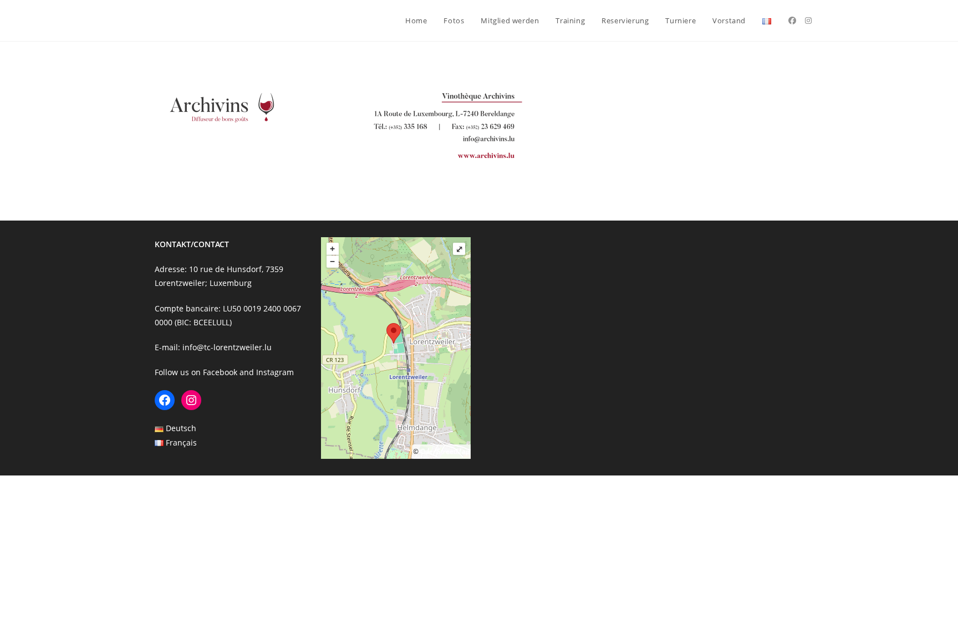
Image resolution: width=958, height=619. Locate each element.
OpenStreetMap (445, 451)
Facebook (220, 372)
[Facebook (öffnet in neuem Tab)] (792, 20)
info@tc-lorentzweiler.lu (227, 347)
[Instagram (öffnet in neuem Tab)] (808, 20)
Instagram (275, 372)
